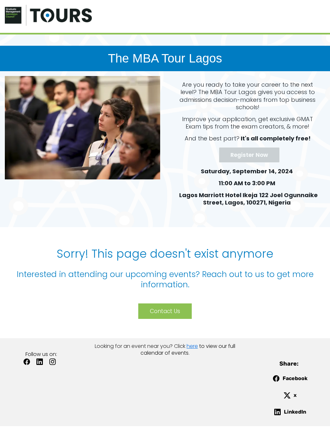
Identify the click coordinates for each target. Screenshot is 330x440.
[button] (28, 364)
